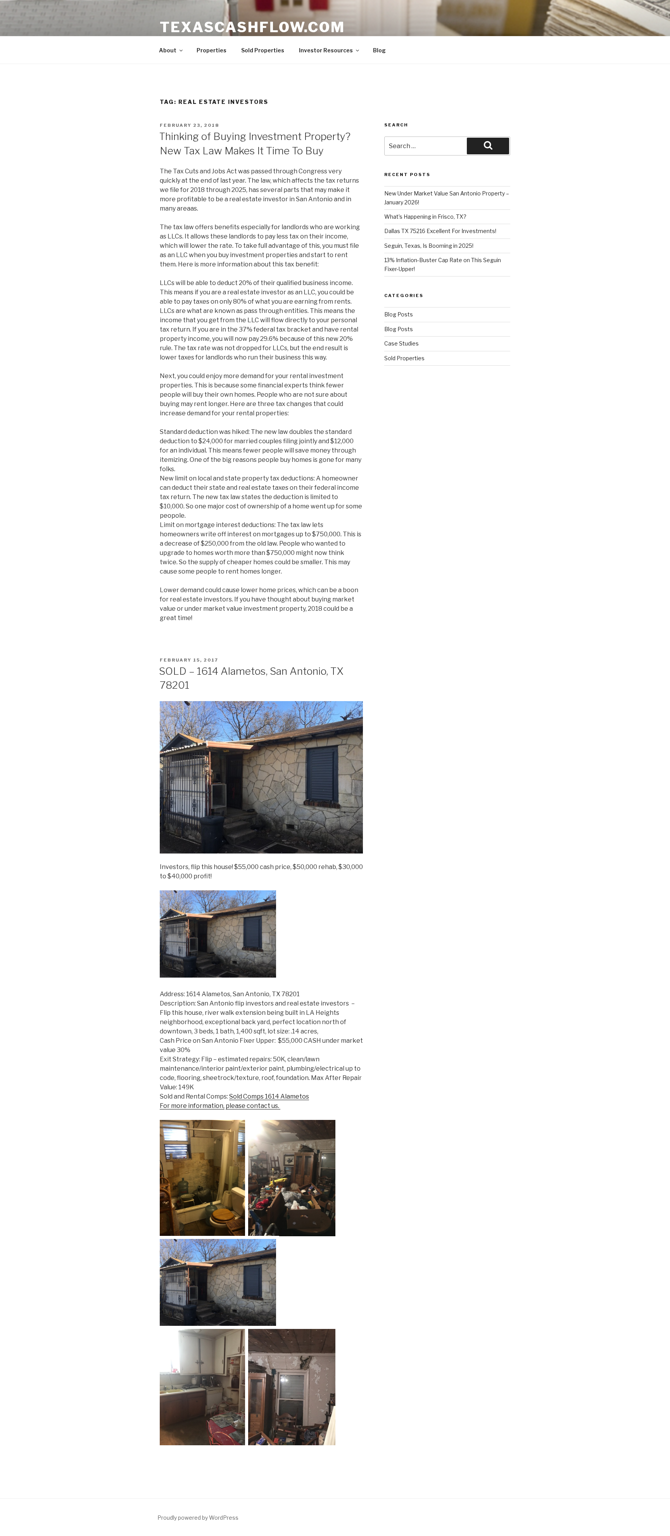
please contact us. (253, 1105)
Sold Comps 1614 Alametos (269, 1096)
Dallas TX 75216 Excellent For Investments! (440, 231)
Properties (211, 50)
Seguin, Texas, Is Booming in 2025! (428, 245)
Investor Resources (326, 50)
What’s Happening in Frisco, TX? (425, 216)
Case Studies (401, 343)
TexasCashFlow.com (252, 27)
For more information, (192, 1105)
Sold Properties (262, 50)
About (167, 50)
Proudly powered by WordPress (197, 1517)
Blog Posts (398, 314)
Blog (379, 50)
